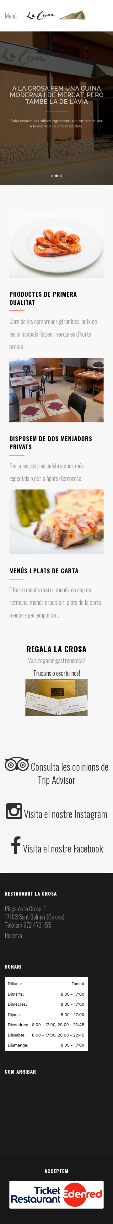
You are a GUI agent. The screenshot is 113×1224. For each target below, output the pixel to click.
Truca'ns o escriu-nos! (56, 673)
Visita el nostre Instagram (64, 814)
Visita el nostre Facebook (62, 848)
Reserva (13, 935)
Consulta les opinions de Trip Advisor (69, 773)
